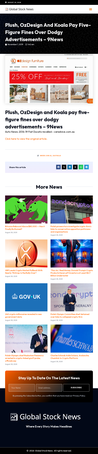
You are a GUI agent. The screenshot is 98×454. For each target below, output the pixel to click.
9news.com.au (46, 156)
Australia (57, 156)
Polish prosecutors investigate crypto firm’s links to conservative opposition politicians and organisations (71, 229)
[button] (90, 9)
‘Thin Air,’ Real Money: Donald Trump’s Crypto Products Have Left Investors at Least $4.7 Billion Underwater (72, 273)
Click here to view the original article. (26, 138)
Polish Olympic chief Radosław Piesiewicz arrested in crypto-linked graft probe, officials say (24, 358)
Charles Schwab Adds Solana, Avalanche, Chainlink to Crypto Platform (70, 356)
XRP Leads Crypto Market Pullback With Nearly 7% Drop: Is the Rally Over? (23, 271)
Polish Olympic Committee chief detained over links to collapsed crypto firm (70, 315)
